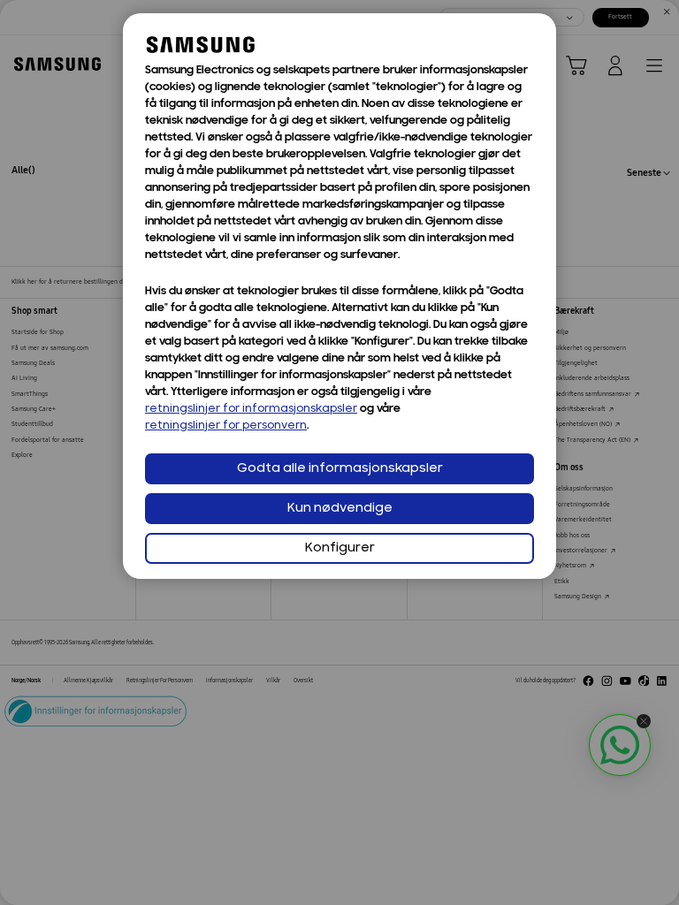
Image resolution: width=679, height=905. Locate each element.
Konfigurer (340, 548)
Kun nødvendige (340, 508)
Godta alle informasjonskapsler (340, 468)
